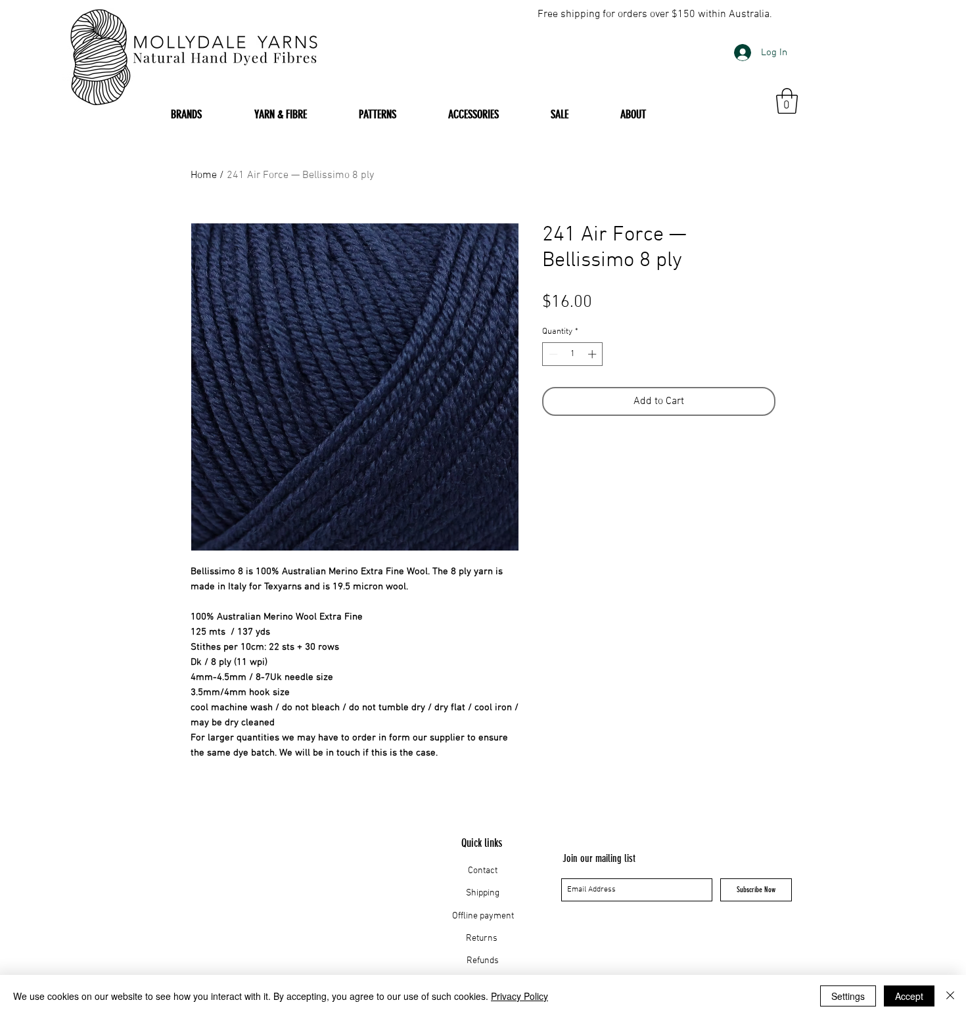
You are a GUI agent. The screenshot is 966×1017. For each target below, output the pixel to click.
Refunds (483, 960)
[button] (787, 101)
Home (204, 175)
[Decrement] (552, 354)
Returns (482, 938)
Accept (909, 996)
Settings (848, 996)
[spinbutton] (573, 354)
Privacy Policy (519, 996)
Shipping (482, 893)
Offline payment (483, 916)
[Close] (950, 995)
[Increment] (593, 354)
